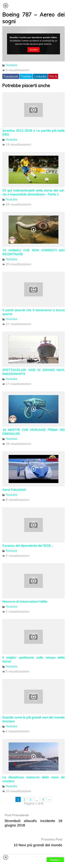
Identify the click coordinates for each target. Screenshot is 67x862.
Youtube (11, 65)
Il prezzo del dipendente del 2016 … (27, 545)
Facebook (11, 76)
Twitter (26, 76)
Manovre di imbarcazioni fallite (24, 601)
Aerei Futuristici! (14, 489)
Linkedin (40, 76)
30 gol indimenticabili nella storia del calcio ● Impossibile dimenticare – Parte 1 (33, 192)
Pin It (53, 76)
